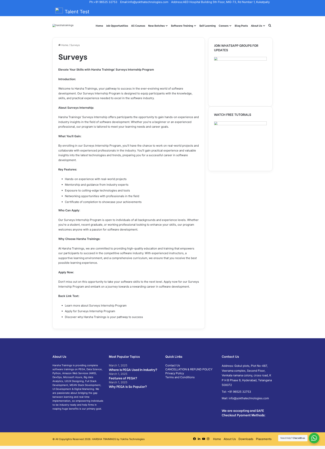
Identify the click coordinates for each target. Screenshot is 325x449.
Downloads (245, 439)
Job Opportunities (117, 25)
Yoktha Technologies (132, 439)
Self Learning (207, 25)
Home (99, 25)
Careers (224, 25)
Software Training (182, 25)
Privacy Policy (174, 373)
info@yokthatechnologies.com (249, 398)
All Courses (138, 25)
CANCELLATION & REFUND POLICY (189, 369)
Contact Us (172, 365)
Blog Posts (241, 25)
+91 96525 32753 (239, 391)
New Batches (156, 25)
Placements (264, 439)
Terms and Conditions (180, 377)
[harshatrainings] (63, 25)
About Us (256, 25)
